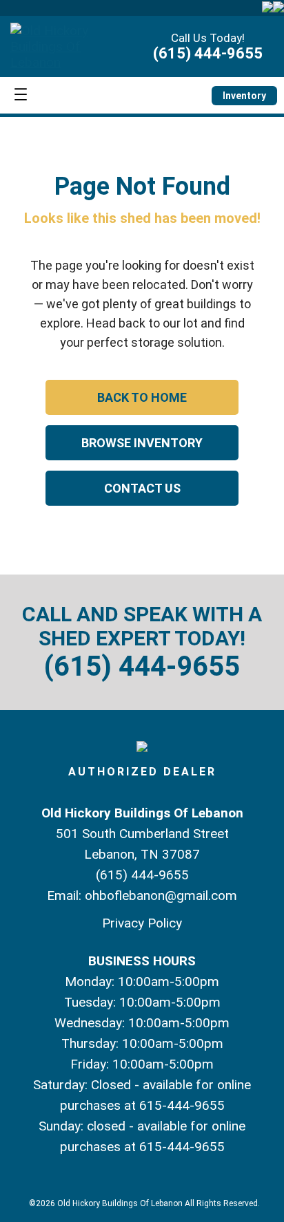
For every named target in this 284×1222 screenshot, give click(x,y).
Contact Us (142, 488)
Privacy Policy (142, 923)
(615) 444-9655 (208, 53)
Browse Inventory (142, 443)
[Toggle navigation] (20, 95)
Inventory (244, 95)
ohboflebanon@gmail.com (161, 895)
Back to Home (142, 397)
